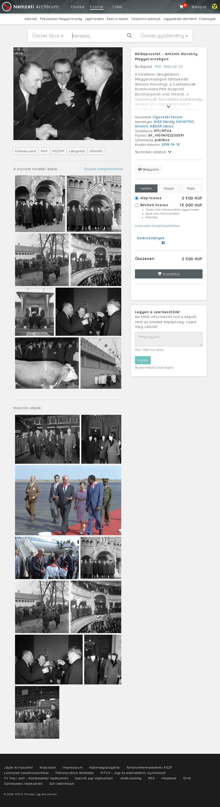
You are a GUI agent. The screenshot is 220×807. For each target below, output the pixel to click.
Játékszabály (131, 778)
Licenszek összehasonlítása (157, 226)
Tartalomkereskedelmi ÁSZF (149, 767)
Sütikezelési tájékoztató (23, 783)
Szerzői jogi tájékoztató (94, 778)
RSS (151, 778)
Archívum (35, 6)
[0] (181, 7)
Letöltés (146, 188)
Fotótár (97, 7)
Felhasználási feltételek (75, 773)
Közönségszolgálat (104, 767)
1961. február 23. (169, 66)
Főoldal (78, 7)
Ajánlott (30, 19)
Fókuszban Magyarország (61, 19)
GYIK (187, 778)
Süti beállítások (62, 783)
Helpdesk (169, 778)
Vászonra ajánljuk (146, 19)
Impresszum (73, 767)
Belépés (199, 7)
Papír (191, 188)
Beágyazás (150, 169)
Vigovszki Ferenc (168, 117)
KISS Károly (164, 122)
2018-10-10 (171, 144)
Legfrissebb (94, 19)
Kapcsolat (48, 767)
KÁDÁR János (162, 126)
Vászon (168, 188)
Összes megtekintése (103, 169)
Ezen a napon (118, 19)
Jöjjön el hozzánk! (18, 767)
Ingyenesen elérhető (180, 19)
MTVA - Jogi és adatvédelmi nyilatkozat (133, 773)
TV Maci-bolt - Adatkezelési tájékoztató (36, 778)
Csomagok (207, 19)
